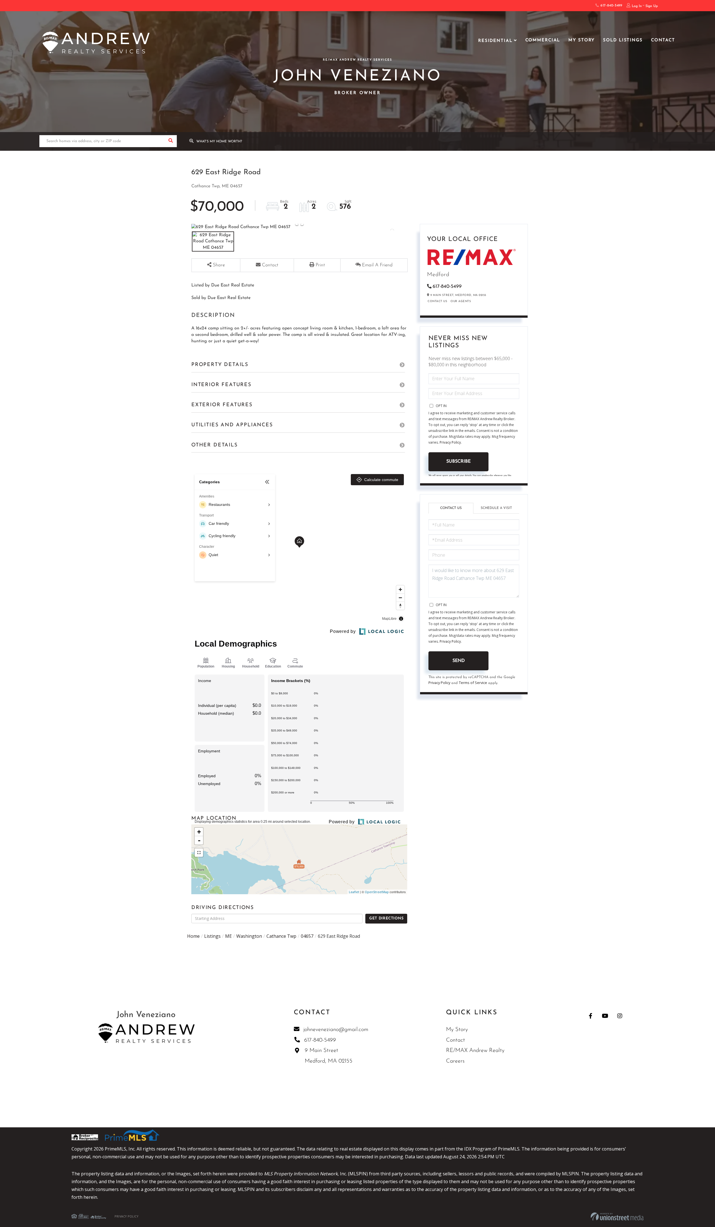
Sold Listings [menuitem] (622, 40)
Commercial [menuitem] (542, 40)
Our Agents (461, 301)
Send (458, 661)
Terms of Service (473, 682)
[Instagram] (620, 1016)
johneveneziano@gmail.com (335, 1029)
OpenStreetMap (377, 892)
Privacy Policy (450, 442)
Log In (637, 6)
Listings (212, 936)
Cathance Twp (281, 936)
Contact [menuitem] (663, 40)
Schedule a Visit (496, 508)
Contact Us (437, 301)
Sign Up (651, 6)
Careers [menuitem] (455, 1061)
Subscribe (458, 461)
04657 (307, 936)
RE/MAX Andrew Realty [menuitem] (475, 1050)
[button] (171, 141)
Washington (249, 936)
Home (193, 936)
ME (228, 936)
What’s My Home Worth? (219, 141)
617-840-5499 (610, 5)
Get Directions (386, 918)
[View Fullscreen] (199, 852)
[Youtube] (605, 1016)
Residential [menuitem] (495, 41)
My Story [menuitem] (581, 40)
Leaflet (354, 892)
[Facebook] (591, 1016)
